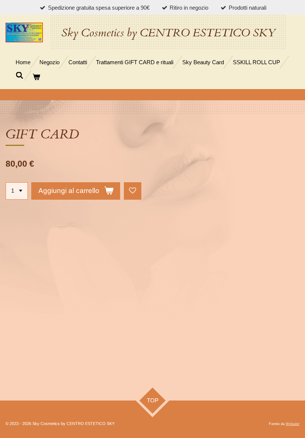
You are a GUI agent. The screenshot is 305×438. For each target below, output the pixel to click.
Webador (292, 424)
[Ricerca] (19, 76)
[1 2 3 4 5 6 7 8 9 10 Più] (17, 191)
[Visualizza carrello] (36, 77)
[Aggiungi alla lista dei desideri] (132, 191)
